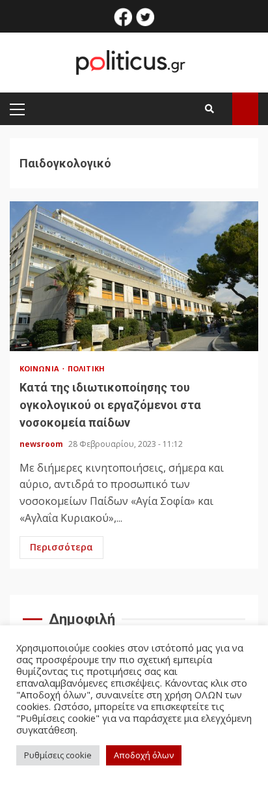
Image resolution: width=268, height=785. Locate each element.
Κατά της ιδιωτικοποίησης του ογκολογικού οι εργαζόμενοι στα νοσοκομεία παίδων (134, 276)
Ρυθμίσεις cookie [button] (58, 755)
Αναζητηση (245, 109)
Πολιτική (86, 368)
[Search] (209, 108)
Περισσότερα (61, 547)
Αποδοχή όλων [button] (144, 755)
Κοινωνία (40, 368)
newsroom (42, 444)
